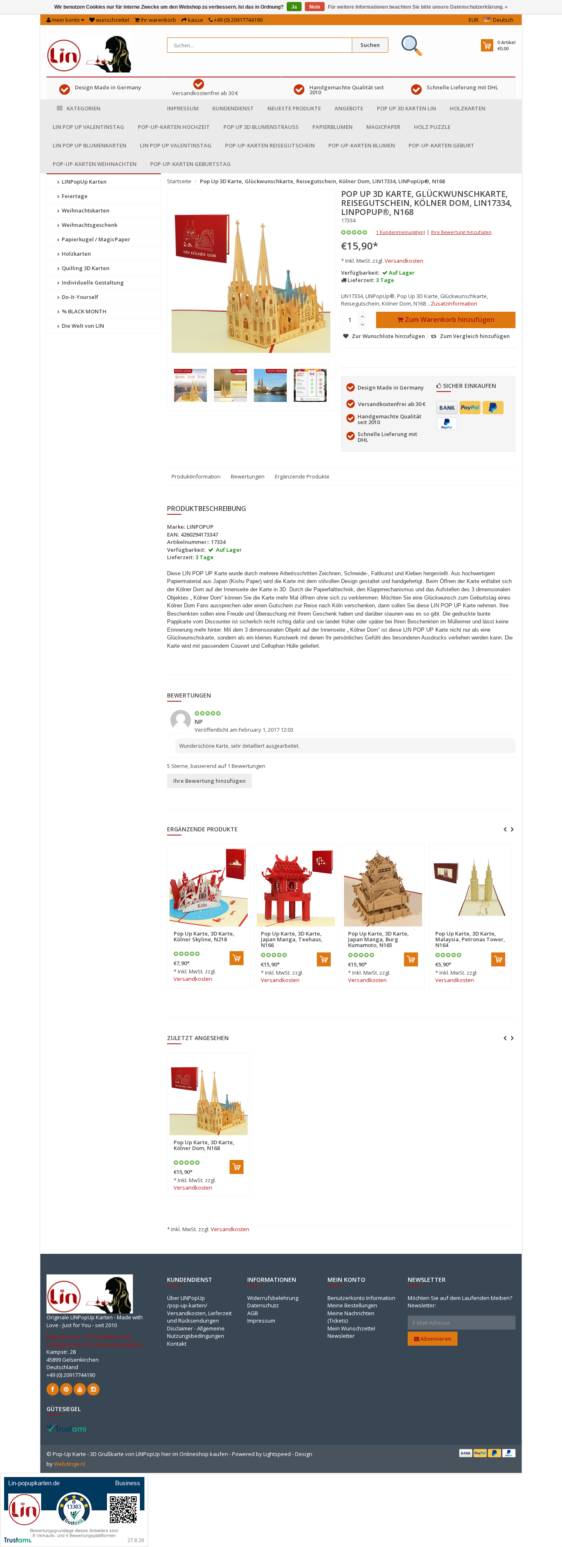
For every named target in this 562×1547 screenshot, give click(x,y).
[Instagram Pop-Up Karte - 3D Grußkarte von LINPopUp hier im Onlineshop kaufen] (93, 1389)
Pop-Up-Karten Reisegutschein (270, 145)
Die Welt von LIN (82, 325)
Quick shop (235, 928)
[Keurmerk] (412, 45)
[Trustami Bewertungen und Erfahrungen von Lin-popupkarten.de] (74, 1509)
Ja (294, 7)
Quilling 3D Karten (84, 268)
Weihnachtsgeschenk (88, 225)
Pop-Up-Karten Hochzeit (174, 127)
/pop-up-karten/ (187, 1305)
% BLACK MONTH (83, 311)
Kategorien (83, 108)
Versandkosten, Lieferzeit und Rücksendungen (199, 1317)
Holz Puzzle (432, 127)
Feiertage (74, 196)
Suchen (370, 45)
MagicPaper (383, 127)
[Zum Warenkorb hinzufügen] (193, 958)
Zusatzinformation (454, 303)
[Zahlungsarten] (447, 407)
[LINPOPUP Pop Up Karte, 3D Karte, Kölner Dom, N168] (209, 1096)
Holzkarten (467, 108)
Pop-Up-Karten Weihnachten (95, 164)
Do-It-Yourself (79, 297)
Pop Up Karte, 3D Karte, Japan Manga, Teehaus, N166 (248, 939)
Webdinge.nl (69, 1464)
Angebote (348, 108)
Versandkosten (404, 260)
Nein (314, 7)
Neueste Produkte (294, 108)
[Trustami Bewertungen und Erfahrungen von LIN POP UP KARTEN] (67, 1427)
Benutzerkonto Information (361, 1298)
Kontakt (176, 1343)
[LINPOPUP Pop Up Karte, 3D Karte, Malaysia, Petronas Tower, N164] (427, 887)
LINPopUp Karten (83, 181)
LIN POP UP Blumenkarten (89, 145)
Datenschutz (263, 1305)
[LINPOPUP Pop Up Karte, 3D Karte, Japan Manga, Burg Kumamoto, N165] (339, 887)
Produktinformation (196, 476)
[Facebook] (52, 1389)
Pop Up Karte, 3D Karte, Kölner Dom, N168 (204, 1145)
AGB (252, 1313)
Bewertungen (248, 476)
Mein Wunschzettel (351, 1328)
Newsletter (341, 1335)
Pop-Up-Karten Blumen (361, 145)
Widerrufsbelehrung (272, 1298)
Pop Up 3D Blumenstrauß (261, 127)
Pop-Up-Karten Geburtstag (190, 164)
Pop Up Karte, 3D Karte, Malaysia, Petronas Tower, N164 (427, 939)
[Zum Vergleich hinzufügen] (196, 929)
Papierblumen (332, 127)
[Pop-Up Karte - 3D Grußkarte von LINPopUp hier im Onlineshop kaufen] (89, 52)
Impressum (183, 108)
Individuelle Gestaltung (92, 282)
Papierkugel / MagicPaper (95, 239)
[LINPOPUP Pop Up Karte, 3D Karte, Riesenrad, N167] (514, 887)
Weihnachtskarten (84, 210)
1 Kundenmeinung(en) (400, 232)
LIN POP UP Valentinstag (88, 127)
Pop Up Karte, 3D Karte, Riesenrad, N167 (509, 936)
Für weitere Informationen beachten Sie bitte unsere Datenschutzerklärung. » (418, 7)
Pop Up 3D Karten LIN (406, 108)
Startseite (179, 181)
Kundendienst (233, 108)
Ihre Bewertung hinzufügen (461, 232)
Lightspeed (277, 1454)
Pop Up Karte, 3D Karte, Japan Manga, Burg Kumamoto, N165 (334, 939)
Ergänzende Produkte (302, 476)
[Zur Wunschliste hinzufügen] (182, 929)
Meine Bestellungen (352, 1305)
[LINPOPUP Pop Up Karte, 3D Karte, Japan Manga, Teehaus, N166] (252, 887)
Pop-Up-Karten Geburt (441, 145)
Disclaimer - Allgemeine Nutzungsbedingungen (196, 1332)
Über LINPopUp (186, 1298)
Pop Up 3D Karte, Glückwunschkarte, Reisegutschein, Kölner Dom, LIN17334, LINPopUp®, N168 (322, 181)
